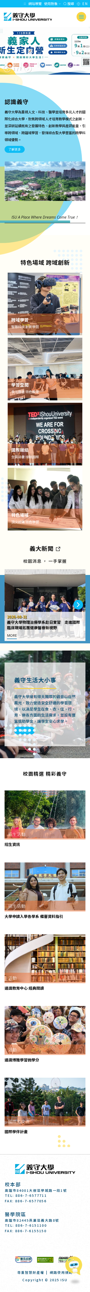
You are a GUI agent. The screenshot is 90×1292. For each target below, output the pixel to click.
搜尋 (70, 3)
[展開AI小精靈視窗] (75, 1264)
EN (85, 3)
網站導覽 (35, 3)
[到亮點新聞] (58, 548)
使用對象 (51, 3)
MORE (12, 635)
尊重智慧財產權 (30, 1272)
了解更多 (14, 149)
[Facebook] (33, 1244)
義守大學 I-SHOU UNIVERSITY (28, 17)
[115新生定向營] (45, 51)
